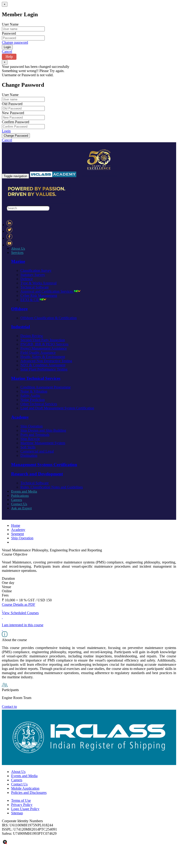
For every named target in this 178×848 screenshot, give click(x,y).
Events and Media (24, 491)
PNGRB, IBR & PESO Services (44, 344)
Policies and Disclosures (29, 793)
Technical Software (34, 287)
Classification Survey (35, 270)
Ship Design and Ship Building (43, 430)
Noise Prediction (32, 400)
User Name (10, 24)
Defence (26, 279)
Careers (16, 500)
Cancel (7, 51)
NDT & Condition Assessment (42, 365)
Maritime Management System (42, 443)
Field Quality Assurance (38, 352)
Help (9, 57)
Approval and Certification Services (47, 291)
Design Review (31, 336)
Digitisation (28, 455)
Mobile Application (25, 788)
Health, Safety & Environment (42, 357)
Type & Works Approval (38, 283)
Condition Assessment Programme (45, 387)
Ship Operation (31, 426)
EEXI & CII (29, 300)
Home (15, 525)
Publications (20, 495)
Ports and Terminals (34, 435)
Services (17, 253)
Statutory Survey (32, 275)
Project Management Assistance (43, 348)
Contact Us (19, 504)
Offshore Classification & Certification (48, 318)
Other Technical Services (38, 404)
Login (6, 131)
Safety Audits (30, 396)
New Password (13, 113)
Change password (15, 42)
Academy (18, 530)
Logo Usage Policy (25, 809)
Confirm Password (15, 122)
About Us (18, 248)
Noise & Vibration (33, 391)
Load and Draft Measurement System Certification (57, 408)
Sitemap (17, 813)
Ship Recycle (30, 439)
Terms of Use (21, 800)
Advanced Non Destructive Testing (46, 361)
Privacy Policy (21, 805)
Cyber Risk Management (38, 296)
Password (9, 33)
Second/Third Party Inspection (42, 340)
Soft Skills (27, 447)
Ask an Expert (21, 508)
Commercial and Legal (37, 451)
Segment (17, 534)
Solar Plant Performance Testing (43, 369)
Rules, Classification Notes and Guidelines (51, 487)
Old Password (12, 104)
